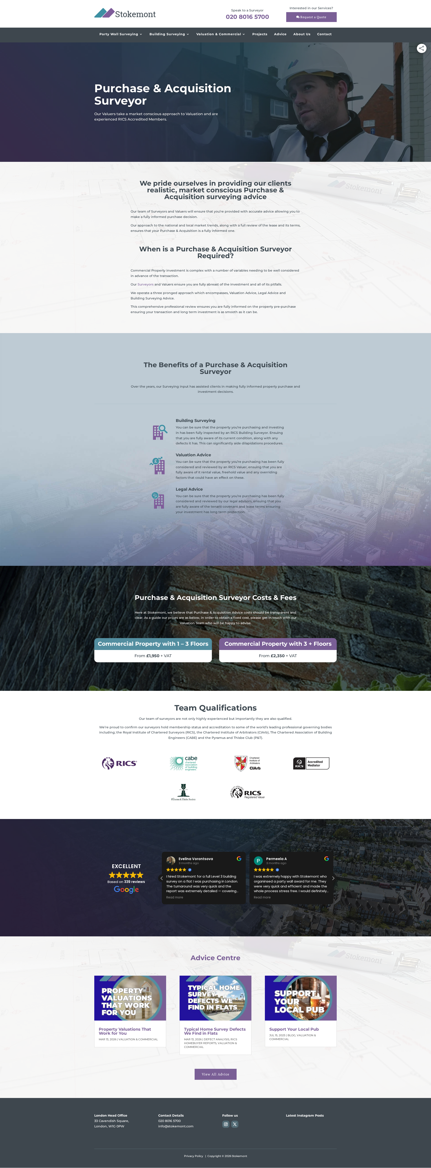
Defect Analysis (216, 1039)
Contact (324, 34)
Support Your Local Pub (294, 1029)
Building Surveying (167, 34)
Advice (280, 34)
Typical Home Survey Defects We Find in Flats (215, 1031)
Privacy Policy (193, 1156)
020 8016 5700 (247, 16)
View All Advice (215, 1074)
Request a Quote (313, 17)
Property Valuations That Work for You (125, 1031)
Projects (259, 34)
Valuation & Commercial (218, 34)
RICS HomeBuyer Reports (210, 1041)
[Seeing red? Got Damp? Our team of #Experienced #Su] (328, 1130)
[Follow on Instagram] (225, 1124)
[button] (333, 878)
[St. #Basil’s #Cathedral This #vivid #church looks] (311, 1130)
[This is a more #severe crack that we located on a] (293, 1130)
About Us (301, 34)
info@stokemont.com (176, 1126)
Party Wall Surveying (118, 34)
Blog (291, 1035)
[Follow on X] (234, 1124)
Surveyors (146, 284)
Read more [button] (174, 898)
